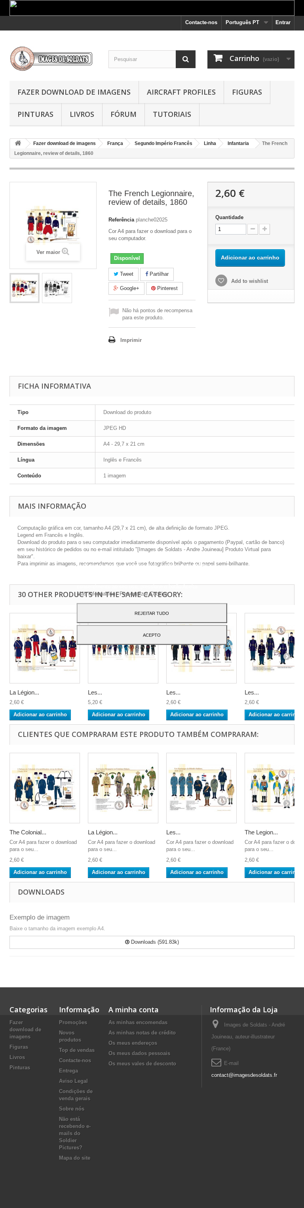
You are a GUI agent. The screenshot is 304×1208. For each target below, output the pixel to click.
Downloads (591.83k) (154, 942)
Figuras (247, 92)
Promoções (73, 1022)
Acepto (152, 634)
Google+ (128, 288)
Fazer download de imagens (74, 92)
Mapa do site (74, 1158)
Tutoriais (172, 114)
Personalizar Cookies (144, 593)
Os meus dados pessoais (139, 1053)
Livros (82, 114)
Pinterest (167, 288)
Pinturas (35, 114)
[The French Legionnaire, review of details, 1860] (24, 288)
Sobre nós (71, 1109)
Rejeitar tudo (152, 613)
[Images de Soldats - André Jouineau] (53, 58)
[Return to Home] (17, 144)
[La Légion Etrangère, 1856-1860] (45, 648)
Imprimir (131, 340)
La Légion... (24, 692)
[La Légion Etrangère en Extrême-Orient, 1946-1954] (123, 788)
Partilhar (158, 274)
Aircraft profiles (181, 92)
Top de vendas (77, 1050)
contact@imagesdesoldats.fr (244, 1075)
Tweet (125, 274)
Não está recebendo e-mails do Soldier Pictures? (75, 1133)
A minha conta (133, 1009)
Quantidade (229, 217)
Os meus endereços (132, 1043)
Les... (95, 692)
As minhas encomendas (137, 1022)
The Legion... (261, 832)
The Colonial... (28, 832)
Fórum (123, 114)
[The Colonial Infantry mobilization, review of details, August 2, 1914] (45, 788)
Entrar (283, 22)
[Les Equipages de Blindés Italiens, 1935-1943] (201, 788)
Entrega (68, 1071)
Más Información (97, 593)
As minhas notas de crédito (142, 1033)
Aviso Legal (73, 1081)
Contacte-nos (201, 22)
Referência (121, 220)
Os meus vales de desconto (142, 1064)
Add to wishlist (249, 281)
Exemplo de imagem (40, 917)
